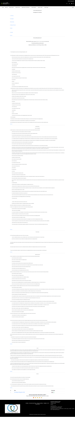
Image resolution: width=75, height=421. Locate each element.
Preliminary (12, 15)
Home (3, 7)
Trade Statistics (33, 7)
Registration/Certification (25, 7)
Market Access (17, 7)
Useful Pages (46, 7)
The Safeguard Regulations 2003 (19, 392)
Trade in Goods (11, 7)
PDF (53, 392)
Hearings (12, 32)
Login (73, 7)
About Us (6, 7)
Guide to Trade (40, 7)
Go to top (11, 35)
